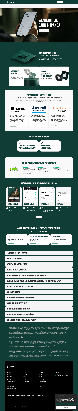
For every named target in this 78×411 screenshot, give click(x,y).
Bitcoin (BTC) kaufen (10, 383)
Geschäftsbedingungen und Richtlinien (27, 400)
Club (40, 383)
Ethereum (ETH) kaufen (11, 384)
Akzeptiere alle (60, 404)
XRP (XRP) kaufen (10, 386)
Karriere (23, 395)
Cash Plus (40, 374)
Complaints (43, 400)
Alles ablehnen (71, 404)
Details (27, 6)
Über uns (18, 395)
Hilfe (43, 395)
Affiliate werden (41, 379)
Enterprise (37, 2)
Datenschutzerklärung (16, 400)
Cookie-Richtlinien (59, 401)
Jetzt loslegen (67, 2)
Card (40, 386)
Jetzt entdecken (43, 30)
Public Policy (34, 395)
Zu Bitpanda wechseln (11, 381)
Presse (28, 395)
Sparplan (40, 384)
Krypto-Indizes (9, 376)
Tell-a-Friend (41, 378)
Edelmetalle (9, 379)
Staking (40, 376)
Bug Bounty (48, 400)
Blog (39, 395)
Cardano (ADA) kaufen (11, 389)
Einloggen (60, 2)
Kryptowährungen (10, 374)
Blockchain (25, 379)
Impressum (9, 400)
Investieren (25, 376)
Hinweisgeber (37, 400)
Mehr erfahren (11, 242)
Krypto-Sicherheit (26, 381)
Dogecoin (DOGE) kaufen (11, 388)
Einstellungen (66, 407)
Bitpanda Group (11, 395)
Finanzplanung (25, 378)
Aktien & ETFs (9, 378)
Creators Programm (42, 381)
